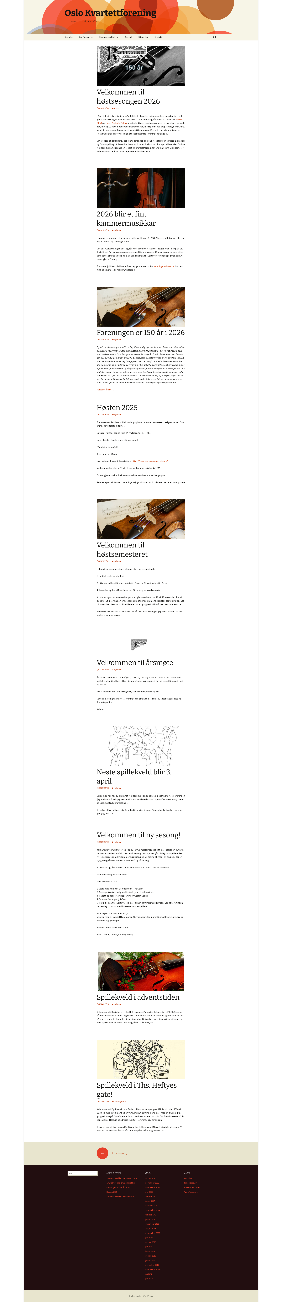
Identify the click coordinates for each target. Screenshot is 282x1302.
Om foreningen (86, 37)
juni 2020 (149, 1246)
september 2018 (152, 1269)
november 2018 (152, 1265)
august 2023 (150, 1228)
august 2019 (150, 1255)
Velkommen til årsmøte (135, 662)
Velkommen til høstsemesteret (120, 1196)
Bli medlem (143, 37)
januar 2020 (150, 1251)
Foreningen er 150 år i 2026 (141, 332)
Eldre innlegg (114, 1153)
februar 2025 (151, 1196)
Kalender (69, 37)
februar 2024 (151, 1214)
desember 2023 (152, 1224)
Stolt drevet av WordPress (141, 1296)
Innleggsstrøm (190, 1182)
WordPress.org (191, 1192)
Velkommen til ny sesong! (139, 835)
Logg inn (188, 1178)
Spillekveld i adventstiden (138, 997)
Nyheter (117, 230)
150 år (116, 108)
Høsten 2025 (117, 407)
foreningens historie (163, 266)
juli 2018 (148, 1274)
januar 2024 (150, 1219)
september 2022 (152, 1233)
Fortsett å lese (105, 389)
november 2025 (152, 1182)
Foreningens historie (108, 37)
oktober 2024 (151, 1205)
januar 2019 (150, 1260)
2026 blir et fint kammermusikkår (120, 1182)
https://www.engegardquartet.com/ (150, 461)
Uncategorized (120, 1101)
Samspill (128, 37)
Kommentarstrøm (192, 1187)
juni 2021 (149, 1237)
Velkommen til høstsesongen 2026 (121, 1178)
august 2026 (150, 1178)
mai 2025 (149, 1192)
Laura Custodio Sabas (116, 123)
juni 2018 (149, 1278)
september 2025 (152, 1187)
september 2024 (152, 1210)
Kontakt (158, 37)
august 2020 (150, 1242)
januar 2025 (150, 1201)
